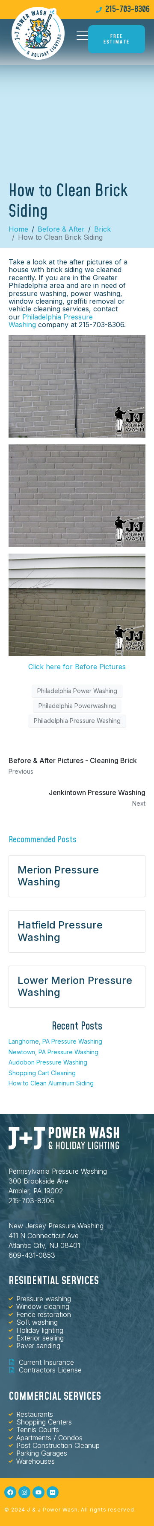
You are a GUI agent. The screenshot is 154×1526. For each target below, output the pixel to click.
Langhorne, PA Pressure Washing (55, 1041)
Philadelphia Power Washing (77, 690)
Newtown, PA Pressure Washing (53, 1052)
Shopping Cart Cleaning (42, 1072)
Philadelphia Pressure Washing (51, 321)
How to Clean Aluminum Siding (51, 1083)
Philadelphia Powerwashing (77, 705)
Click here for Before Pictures (77, 666)
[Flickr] (53, 1492)
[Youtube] (38, 1492)
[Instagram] (24, 1492)
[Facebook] (10, 1492)
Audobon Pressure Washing (48, 1062)
